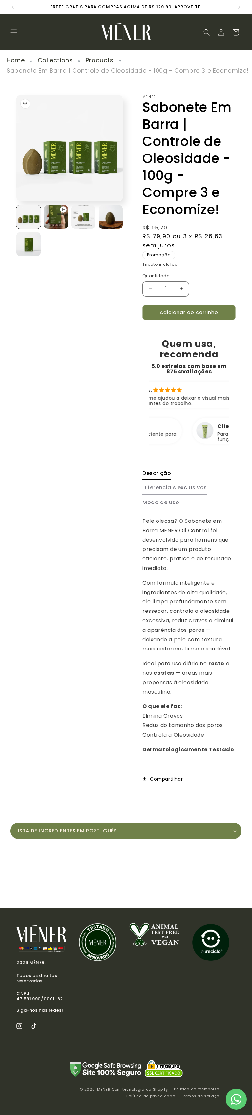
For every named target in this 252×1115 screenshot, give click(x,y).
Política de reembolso (196, 1089)
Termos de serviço (200, 1096)
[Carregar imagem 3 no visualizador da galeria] (111, 217)
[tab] (156, 475)
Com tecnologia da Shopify (140, 1089)
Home (16, 60)
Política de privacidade (150, 1096)
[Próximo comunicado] (239, 7)
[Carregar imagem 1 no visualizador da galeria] (28, 217)
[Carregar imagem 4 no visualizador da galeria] (28, 244)
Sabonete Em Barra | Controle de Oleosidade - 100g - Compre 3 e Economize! (128, 70)
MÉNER (104, 1089)
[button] (14, 32)
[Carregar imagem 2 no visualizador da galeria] (83, 217)
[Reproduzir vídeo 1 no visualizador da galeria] (56, 217)
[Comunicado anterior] (13, 7)
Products (100, 60)
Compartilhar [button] (166, 779)
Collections (55, 60)
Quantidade (156, 276)
